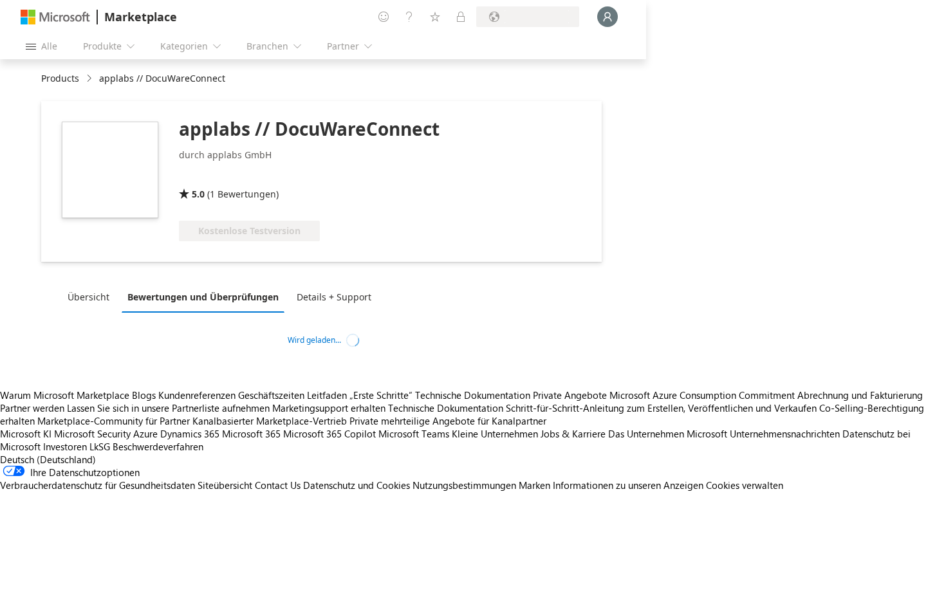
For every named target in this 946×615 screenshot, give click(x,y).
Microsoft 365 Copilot (329, 433)
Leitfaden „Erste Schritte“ (360, 395)
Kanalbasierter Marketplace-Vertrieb (269, 420)
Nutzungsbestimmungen (464, 485)
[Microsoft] (55, 17)
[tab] (92, 296)
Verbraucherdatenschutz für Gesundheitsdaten (97, 485)
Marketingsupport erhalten (328, 407)
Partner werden (32, 407)
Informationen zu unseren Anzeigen (628, 485)
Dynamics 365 (189, 433)
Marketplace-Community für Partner (113, 420)
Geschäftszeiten (271, 395)
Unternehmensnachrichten (785, 433)
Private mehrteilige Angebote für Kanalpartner (447, 420)
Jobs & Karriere (573, 433)
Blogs (144, 395)
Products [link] (60, 78)
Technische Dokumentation (472, 395)
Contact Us (278, 485)
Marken (534, 485)
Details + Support (334, 297)
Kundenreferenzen (197, 395)
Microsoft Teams (413, 433)
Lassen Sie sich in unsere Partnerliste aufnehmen (168, 407)
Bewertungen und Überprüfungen (203, 297)
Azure (145, 433)
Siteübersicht (225, 485)
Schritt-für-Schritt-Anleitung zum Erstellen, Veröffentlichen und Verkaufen (661, 407)
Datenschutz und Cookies (356, 485)
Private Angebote (570, 395)
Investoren (65, 446)
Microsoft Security (92, 433)
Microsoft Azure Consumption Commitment (703, 395)
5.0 (198, 194)
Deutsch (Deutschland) (48, 459)
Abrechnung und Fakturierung (860, 395)
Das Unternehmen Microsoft (667, 433)
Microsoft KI (25, 433)
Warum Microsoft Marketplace (64, 395)
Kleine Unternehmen (495, 433)
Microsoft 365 (251, 433)
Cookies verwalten (744, 485)
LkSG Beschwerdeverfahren (146, 446)
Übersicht (88, 297)
